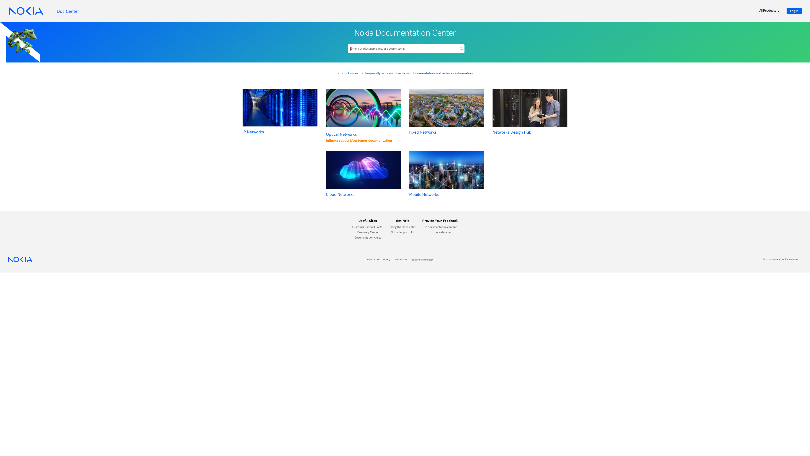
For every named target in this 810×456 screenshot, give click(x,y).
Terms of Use (372, 260)
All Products (769, 11)
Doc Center (68, 11)
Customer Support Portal (367, 227)
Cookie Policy (401, 260)
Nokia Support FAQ (402, 233)
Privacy (386, 260)
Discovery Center (367, 233)
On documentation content (440, 227)
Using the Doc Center (403, 227)
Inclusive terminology (422, 260)
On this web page (440, 233)
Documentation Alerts (367, 238)
